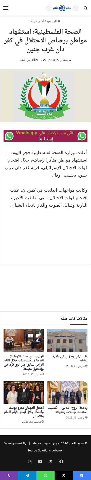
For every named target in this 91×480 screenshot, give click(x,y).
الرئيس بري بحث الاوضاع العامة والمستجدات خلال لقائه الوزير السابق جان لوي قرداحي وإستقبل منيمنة (24, 362)
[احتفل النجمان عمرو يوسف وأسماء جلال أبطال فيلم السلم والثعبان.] (24, 392)
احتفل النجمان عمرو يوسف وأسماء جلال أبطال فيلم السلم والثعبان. (24, 412)
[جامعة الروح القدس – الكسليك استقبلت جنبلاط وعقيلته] (67, 392)
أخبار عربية (37, 21)
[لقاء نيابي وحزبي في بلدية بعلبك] (67, 340)
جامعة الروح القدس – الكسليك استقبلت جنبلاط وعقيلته (67, 410)
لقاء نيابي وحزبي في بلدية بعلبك (69, 358)
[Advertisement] (45, 233)
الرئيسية (52, 21)
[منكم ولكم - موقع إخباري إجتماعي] (62, 7)
